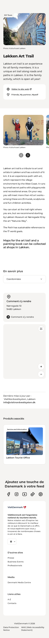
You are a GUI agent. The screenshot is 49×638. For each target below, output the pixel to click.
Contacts (12, 603)
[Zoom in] (41, 366)
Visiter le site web (20, 89)
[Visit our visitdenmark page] (24, 494)
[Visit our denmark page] (8, 494)
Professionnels (15, 565)
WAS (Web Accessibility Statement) (32, 628)
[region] (24, 351)
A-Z (9, 599)
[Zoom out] (41, 374)
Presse (11, 558)
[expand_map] (41, 329)
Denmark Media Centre (19, 582)
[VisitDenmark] (17, 507)
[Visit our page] (16, 494)
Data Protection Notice (11, 628)
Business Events (16, 561)
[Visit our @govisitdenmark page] (32, 494)
